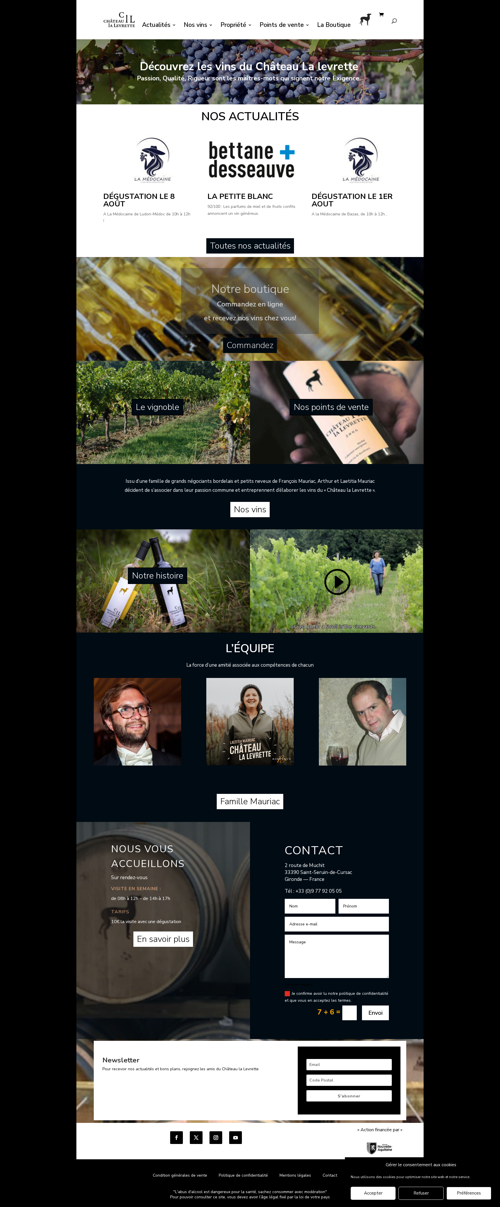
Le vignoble (157, 407)
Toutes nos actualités (250, 246)
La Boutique (334, 26)
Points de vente (282, 26)
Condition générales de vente (180, 1175)
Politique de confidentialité (244, 1175)
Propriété (233, 26)
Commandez (250, 345)
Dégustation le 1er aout (352, 200)
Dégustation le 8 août (139, 200)
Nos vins (195, 26)
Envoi (375, 1013)
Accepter (373, 1193)
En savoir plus (163, 939)
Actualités (156, 26)
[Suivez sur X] (196, 1137)
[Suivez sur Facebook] (176, 1137)
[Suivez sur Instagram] (215, 1137)
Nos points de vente (331, 407)
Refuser (421, 1193)
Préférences (469, 1193)
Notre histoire (157, 576)
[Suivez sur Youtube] (235, 1137)
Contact (330, 1175)
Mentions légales (295, 1175)
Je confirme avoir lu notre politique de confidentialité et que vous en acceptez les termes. (336, 997)
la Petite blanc (240, 196)
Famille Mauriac (250, 801)
